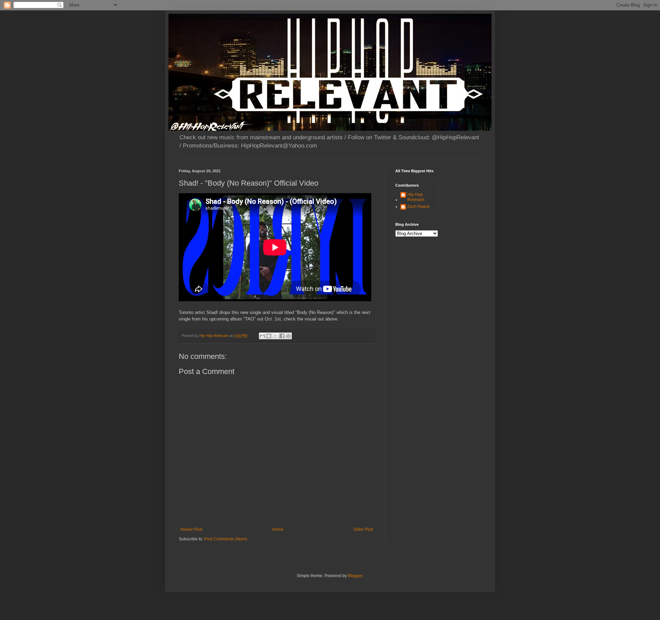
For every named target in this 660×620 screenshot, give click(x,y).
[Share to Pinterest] (288, 335)
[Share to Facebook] (281, 335)
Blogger (355, 575)
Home (278, 529)
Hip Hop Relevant (415, 197)
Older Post (363, 529)
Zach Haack (418, 206)
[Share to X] (275, 335)
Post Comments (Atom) (225, 539)
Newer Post (191, 529)
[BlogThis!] (268, 335)
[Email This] (262, 335)
